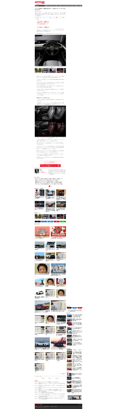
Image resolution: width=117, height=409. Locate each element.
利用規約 (36, 406)
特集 (60, 5)
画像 (56, 5)
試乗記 (46, 5)
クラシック (51, 5)
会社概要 (52, 406)
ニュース (41, 5)
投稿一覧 (50, 378)
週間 (74, 349)
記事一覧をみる (43, 172)
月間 (79, 349)
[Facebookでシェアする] (44, 17)
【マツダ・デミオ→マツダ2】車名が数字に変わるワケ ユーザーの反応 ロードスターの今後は (49, 183)
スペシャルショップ (66, 5)
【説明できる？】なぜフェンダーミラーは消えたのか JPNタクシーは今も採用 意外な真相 (48, 182)
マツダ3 (36, 137)
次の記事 (57, 378)
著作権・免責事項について (47, 406)
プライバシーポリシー (40, 406)
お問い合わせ (55, 406)
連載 (72, 5)
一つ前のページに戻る (39, 376)
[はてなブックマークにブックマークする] (50, 17)
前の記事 (43, 378)
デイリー (69, 349)
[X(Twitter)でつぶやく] (38, 17)
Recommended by (60, 373)
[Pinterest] (57, 17)
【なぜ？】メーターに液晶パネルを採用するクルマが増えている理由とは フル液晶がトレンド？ (49, 178)
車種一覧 (76, 5)
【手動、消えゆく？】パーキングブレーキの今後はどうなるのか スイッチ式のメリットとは (48, 181)
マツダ (53, 67)
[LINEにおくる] (63, 17)
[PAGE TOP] (80, 405)
